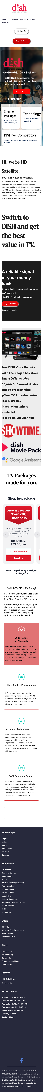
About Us (5, 22)
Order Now (18, 558)
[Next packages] (37, 534)
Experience (24, 19)
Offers (32, 19)
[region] (21, 96)
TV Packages (13, 19)
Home (4, 19)
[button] (11, 118)
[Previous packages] (6, 534)
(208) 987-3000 (19, 551)
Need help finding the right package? (21, 572)
